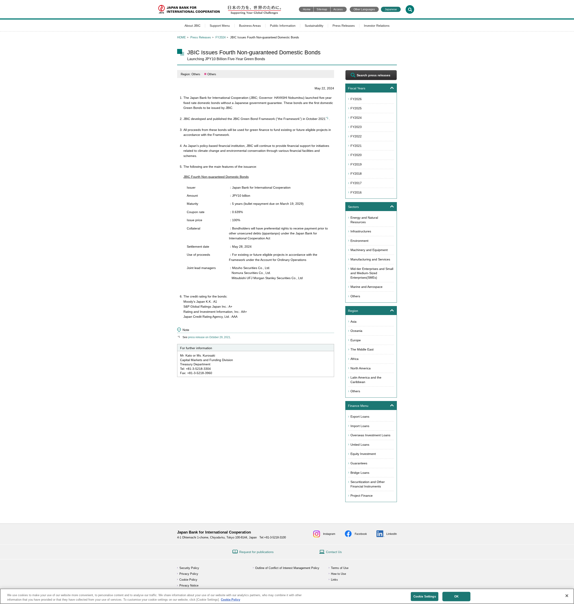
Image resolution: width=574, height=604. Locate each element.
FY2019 (356, 164)
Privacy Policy (188, 573)
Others (355, 296)
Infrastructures (360, 231)
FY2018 (356, 173)
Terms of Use (339, 568)
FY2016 (356, 192)
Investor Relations (376, 25)
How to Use (338, 573)
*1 (327, 118)
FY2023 (356, 127)
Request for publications (256, 552)
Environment (359, 240)
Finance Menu (358, 406)
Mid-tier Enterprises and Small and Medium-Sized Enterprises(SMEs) (371, 273)
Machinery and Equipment (369, 250)
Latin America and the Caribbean (365, 380)
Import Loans (359, 426)
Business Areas (250, 25)
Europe (355, 340)
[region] (287, 596)
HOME (181, 37)
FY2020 (356, 155)
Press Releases (344, 25)
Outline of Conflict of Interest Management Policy (287, 568)
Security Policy (189, 568)
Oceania (356, 331)
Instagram (329, 534)
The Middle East (362, 349)
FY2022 (356, 136)
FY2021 (356, 146)
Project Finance (361, 495)
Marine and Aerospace (366, 287)
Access (338, 9)
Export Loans (359, 416)
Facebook (361, 534)
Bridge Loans (359, 472)
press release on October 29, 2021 (209, 337)
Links (334, 579)
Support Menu (220, 25)
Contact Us (334, 552)
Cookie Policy (188, 579)
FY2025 (356, 108)
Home (307, 9)
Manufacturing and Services (370, 259)
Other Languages (364, 9)
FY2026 (356, 99)
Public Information (283, 25)
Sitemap (322, 9)
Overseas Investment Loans (370, 435)
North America (360, 368)
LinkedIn (391, 534)
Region (353, 311)
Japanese (391, 9)
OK (456, 596)
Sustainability (314, 25)
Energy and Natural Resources (364, 220)
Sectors (353, 207)
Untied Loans (359, 444)
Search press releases (373, 75)
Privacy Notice (188, 585)
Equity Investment (363, 454)
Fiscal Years (356, 88)
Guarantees (358, 463)
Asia (353, 321)
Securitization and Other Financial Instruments (367, 484)
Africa (354, 359)
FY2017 (356, 183)
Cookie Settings (424, 596)
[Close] (567, 596)
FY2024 (220, 37)
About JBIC (192, 25)
